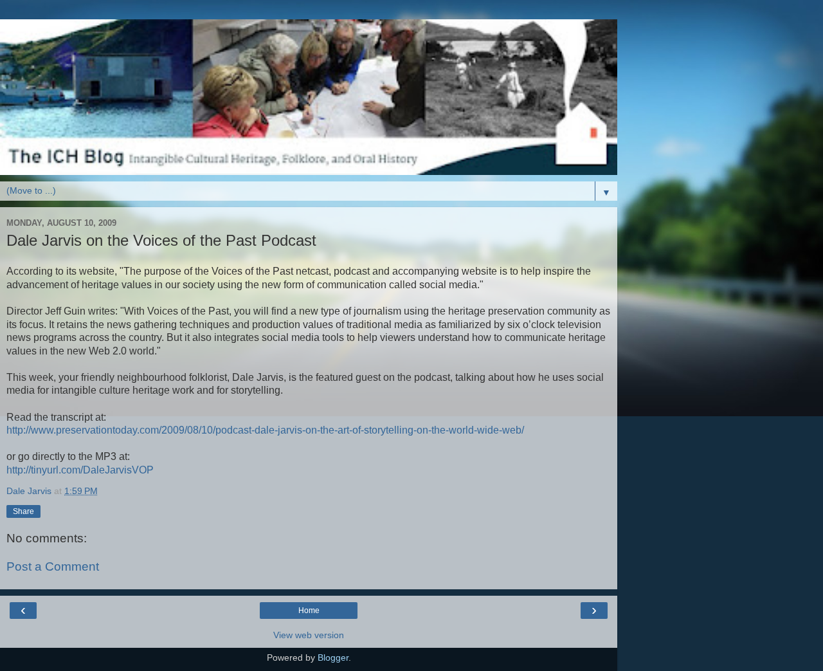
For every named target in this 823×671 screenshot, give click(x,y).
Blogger (333, 657)
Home (309, 610)
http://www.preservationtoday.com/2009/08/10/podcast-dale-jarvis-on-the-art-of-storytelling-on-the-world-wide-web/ (265, 430)
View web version (308, 635)
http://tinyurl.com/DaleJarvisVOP (80, 469)
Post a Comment (52, 566)
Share (23, 511)
